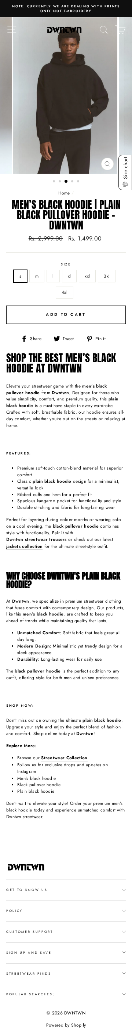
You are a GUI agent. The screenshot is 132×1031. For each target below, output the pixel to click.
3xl (107, 276)
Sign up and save (29, 952)
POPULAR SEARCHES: (30, 994)
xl (69, 276)
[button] (125, 172)
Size (66, 264)
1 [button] (54, 182)
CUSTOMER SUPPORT (29, 931)
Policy (14, 910)
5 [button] (79, 182)
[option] (66, 9)
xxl (87, 276)
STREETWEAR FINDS (28, 973)
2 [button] (60, 182)
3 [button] (66, 181)
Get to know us (27, 889)
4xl (64, 292)
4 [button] (73, 182)
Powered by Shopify (66, 1025)
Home (64, 193)
